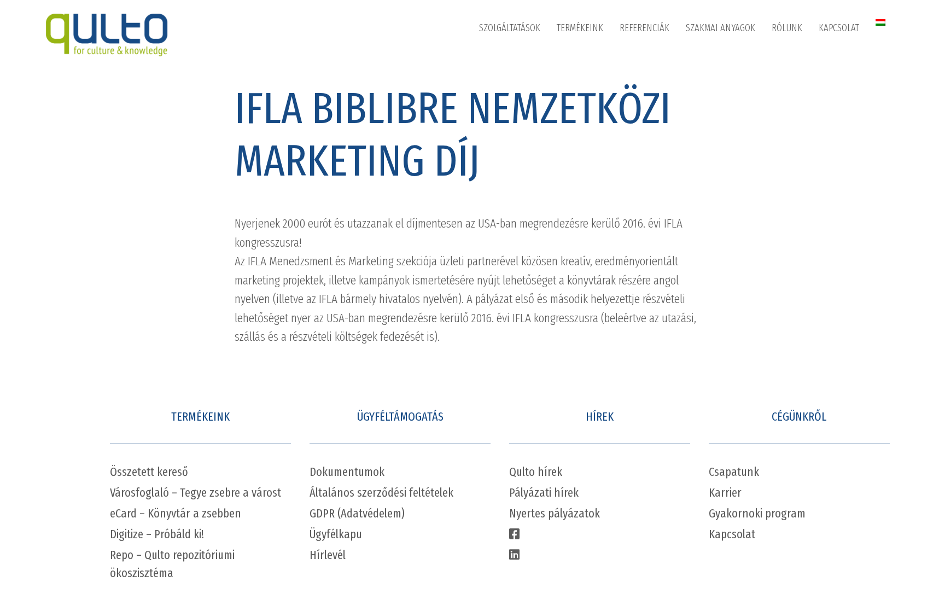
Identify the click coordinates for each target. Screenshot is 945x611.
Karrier (795, 141)
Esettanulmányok (729, 59)
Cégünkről (802, 59)
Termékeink (580, 28)
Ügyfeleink (650, 86)
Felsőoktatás (514, 141)
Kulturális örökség (524, 195)
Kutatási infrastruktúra (532, 223)
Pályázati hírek (544, 492)
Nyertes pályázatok (554, 513)
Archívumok (511, 113)
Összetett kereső (149, 471)
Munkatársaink (810, 86)
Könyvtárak (511, 59)
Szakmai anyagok (720, 28)
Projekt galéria (657, 59)
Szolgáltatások (509, 28)
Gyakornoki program (757, 513)
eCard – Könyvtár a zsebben (175, 513)
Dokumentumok (347, 471)
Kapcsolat (839, 28)
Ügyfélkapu (336, 534)
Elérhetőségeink (860, 86)
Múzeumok (510, 86)
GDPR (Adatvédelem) (357, 513)
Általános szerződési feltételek (381, 492)
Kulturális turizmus (525, 168)
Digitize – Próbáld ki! (157, 534)
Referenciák (644, 28)
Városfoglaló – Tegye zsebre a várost (195, 492)
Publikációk (718, 86)
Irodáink (845, 59)
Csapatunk (734, 471)
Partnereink (804, 113)
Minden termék (595, 59)
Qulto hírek (535, 471)
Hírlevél (328, 555)
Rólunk (787, 28)
